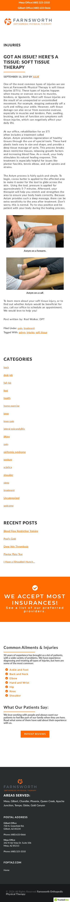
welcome (8, 506)
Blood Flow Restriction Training (21, 531)
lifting (7, 436)
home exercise (11, 406)
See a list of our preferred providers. (35, 609)
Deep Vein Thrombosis (16, 546)
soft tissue (41, 332)
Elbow (13, 678)
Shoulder (15, 696)
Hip (12, 687)
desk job (8, 375)
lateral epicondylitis (14, 429)
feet (6, 390)
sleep (6, 483)
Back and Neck (19, 674)
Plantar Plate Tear (13, 554)
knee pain (9, 421)
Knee (13, 691)
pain (20, 328)
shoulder (8, 475)
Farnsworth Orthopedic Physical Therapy (34, 22)
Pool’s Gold (10, 539)
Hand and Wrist (19, 683)
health (7, 398)
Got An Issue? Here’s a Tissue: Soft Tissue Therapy (31, 62)
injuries (30, 332)
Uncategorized (11, 498)
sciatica (8, 467)
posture (8, 459)
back (6, 367)
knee (6, 413)
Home (6, 870)
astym (22, 332)
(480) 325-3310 (18, 851)
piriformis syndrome (15, 452)
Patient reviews (35, 734)
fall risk (7, 383)
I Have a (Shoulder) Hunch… (19, 562)
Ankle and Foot (19, 670)
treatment (29, 328)
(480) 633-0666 (18, 835)
